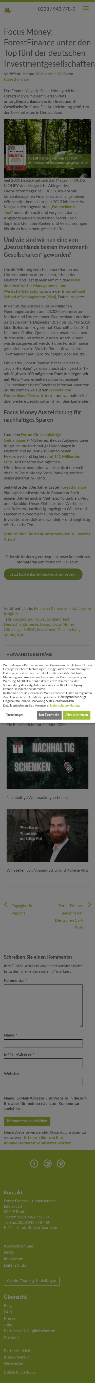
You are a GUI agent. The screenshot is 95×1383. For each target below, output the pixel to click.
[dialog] (47, 691)
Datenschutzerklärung (65, 705)
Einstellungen (15, 715)
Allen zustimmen (76, 715)
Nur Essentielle (49, 715)
